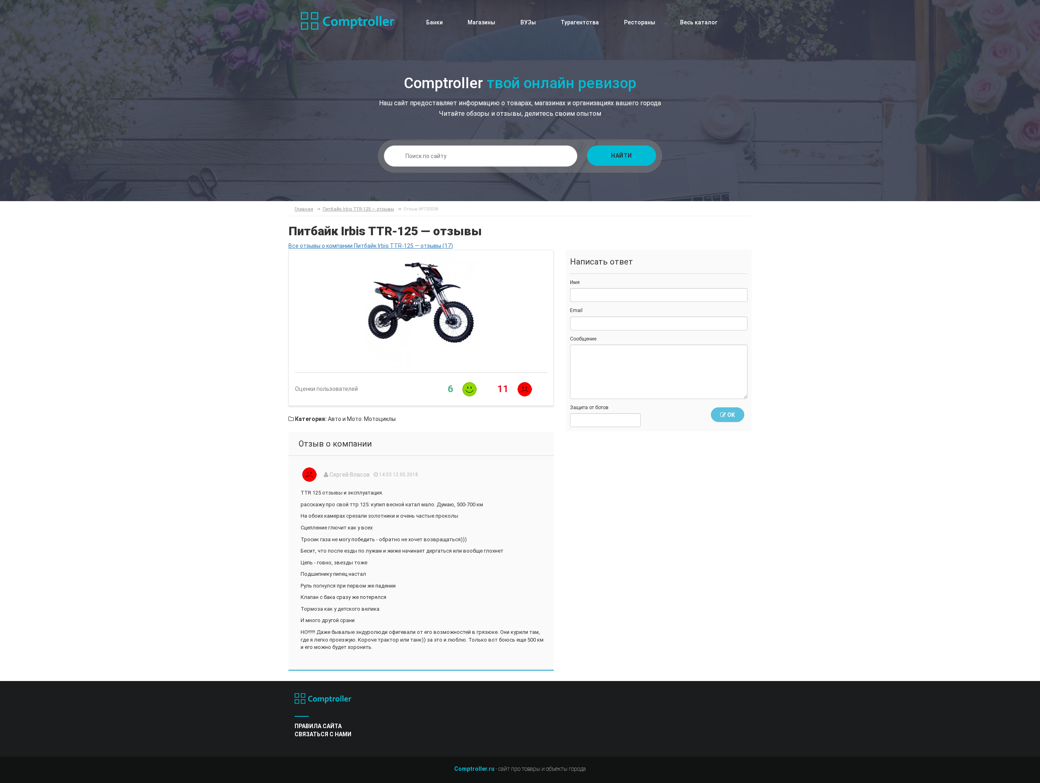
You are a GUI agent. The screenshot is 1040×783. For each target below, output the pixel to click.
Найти (621, 155)
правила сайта (318, 726)
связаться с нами (323, 734)
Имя (575, 282)
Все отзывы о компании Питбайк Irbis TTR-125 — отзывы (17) (370, 246)
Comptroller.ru (474, 769)
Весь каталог (698, 22)
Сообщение (583, 339)
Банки (434, 22)
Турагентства (580, 22)
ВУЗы (528, 22)
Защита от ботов (589, 407)
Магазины (481, 22)
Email (576, 310)
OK (730, 415)
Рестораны (639, 22)
